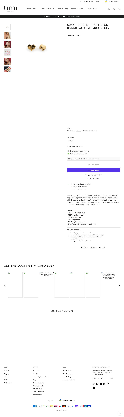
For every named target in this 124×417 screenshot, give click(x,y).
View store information (79, 190)
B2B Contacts (67, 371)
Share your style (38, 386)
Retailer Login (67, 377)
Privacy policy (37, 388)
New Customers (38, 383)
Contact (6, 371)
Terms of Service (38, 391)
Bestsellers (62, 9)
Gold (71, 141)
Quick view (17, 342)
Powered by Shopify (62, 410)
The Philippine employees (41, 377)
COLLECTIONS (77, 9)
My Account (7, 383)
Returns (6, 377)
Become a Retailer (69, 380)
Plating (70, 137)
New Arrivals (47, 9)
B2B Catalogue (68, 374)
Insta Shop (93, 9)
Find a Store (37, 371)
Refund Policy (37, 394)
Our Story (36, 374)
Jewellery (31, 9)
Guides (6, 380)
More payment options (93, 175)
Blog (34, 380)
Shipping (78, 131)
